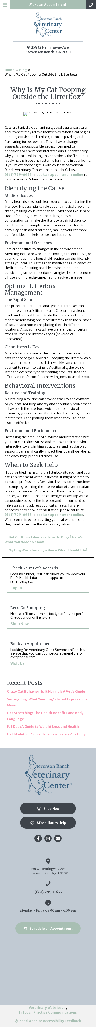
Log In (38, 588)
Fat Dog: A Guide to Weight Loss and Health (43, 727)
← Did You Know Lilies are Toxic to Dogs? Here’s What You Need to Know (44, 539)
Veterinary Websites (46, 1008)
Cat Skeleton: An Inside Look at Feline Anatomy (46, 734)
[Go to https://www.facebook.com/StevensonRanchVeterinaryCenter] (38, 838)
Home (9, 70)
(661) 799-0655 (18, 175)
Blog (23, 70)
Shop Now (41, 624)
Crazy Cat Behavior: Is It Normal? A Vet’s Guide (46, 691)
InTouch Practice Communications (48, 1012)
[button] (91, 4)
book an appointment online (59, 175)
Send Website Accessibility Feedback (50, 1021)
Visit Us (39, 663)
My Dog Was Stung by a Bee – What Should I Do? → (50, 550)
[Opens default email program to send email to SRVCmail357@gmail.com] (58, 838)
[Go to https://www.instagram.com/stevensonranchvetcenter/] (48, 838)
